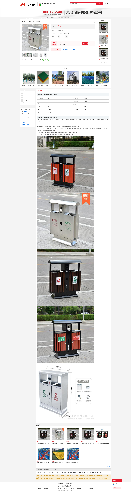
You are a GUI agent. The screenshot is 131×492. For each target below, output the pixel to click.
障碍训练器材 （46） (27, 99)
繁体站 (85, 488)
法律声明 (79, 488)
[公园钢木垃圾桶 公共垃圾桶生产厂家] (103, 39)
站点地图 (59, 488)
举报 (32, 60)
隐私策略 (65, 488)
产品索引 (24, 122)
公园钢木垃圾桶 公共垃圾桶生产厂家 (106, 45)
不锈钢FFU (45, 472)
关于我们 (39, 488)
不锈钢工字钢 (98, 472)
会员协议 (72, 488)
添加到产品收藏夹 (25, 124)
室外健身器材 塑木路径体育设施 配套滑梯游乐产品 (32, 85)
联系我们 (46, 488)
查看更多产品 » (107, 466)
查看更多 (27, 118)
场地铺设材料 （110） (27, 97)
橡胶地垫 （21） (26, 95)
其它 (55, 17)
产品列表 (52, 17)
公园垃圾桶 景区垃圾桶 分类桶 (105, 32)
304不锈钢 (51, 472)
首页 (48, 17)
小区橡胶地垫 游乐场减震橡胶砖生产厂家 (45, 85)
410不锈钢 (75, 472)
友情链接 (91, 488)
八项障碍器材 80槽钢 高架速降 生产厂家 (59, 85)
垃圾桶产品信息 (61, 483)
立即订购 (73, 49)
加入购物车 (66, 49)
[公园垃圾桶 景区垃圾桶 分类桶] (103, 27)
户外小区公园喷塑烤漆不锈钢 (67, 485)
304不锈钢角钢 (82, 472)
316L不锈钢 (69, 472)
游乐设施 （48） (26, 93)
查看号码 (85, 43)
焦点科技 (67, 490)
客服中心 (52, 488)
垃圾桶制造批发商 (69, 483)
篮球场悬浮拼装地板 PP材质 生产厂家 (88, 85)
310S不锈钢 (57, 472)
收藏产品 (25, 60)
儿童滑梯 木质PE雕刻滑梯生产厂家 (103, 85)
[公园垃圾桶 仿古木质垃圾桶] (103, 52)
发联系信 (55, 49)
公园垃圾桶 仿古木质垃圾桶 (104, 58)
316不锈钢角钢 (90, 472)
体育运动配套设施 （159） (28, 101)
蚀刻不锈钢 (39, 472)
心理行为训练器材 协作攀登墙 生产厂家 (74, 85)
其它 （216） (25, 103)
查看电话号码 (26, 111)
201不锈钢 (63, 472)
